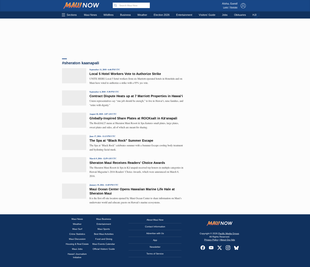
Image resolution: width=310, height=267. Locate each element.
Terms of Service (155, 253)
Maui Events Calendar (103, 244)
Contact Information (155, 226)
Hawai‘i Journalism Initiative (77, 256)
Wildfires (108, 15)
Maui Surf (77, 229)
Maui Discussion (77, 239)
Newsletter (155, 247)
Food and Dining (103, 239)
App (155, 240)
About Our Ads (227, 239)
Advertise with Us (155, 233)
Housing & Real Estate (77, 244)
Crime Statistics (77, 234)
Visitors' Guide (207, 15)
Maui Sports (104, 229)
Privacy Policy (211, 239)
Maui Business (103, 219)
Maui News (90, 15)
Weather (142, 15)
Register (234, 7)
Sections (72, 15)
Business (125, 15)
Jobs (224, 15)
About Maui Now (155, 219)
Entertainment (184, 15)
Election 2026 (162, 15)
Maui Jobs (77, 249)
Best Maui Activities (104, 234)
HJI (254, 15)
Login (225, 7)
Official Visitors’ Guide (104, 249)
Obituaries (240, 15)
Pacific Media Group (228, 233)
